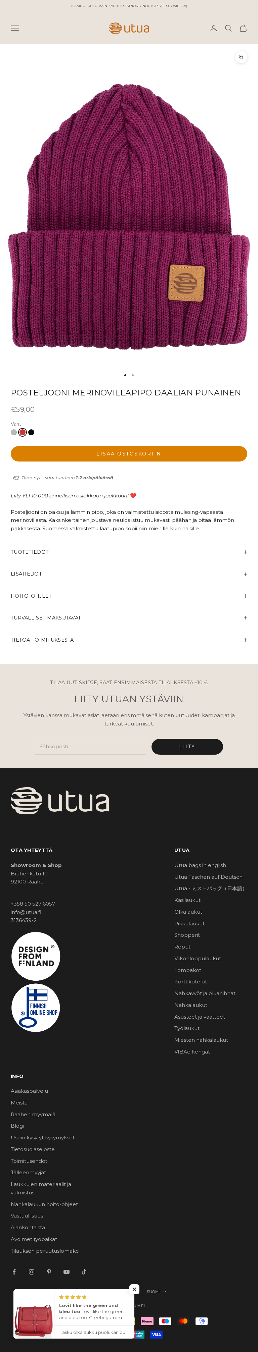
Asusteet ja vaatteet (199, 1017)
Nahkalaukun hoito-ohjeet (44, 1204)
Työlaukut (187, 1028)
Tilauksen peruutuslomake (45, 1251)
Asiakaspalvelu (29, 1091)
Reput (182, 946)
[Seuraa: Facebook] (14, 1271)
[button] (134, 1289)
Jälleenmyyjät (28, 1172)
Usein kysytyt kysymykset (43, 1137)
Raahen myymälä (33, 1114)
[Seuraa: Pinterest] (49, 1271)
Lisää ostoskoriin (129, 454)
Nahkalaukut (190, 1005)
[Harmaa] (14, 432)
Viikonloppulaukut (197, 958)
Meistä (19, 1102)
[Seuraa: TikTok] (84, 1271)
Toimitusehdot (29, 1161)
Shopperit (187, 935)
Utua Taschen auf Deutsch (208, 877)
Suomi (153, 1291)
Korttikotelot (190, 981)
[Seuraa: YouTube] (66, 1271)
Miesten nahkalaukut (201, 1040)
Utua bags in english (200, 865)
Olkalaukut (188, 912)
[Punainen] (22, 432)
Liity (187, 747)
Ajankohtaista (28, 1227)
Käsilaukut (187, 900)
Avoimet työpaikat (34, 1239)
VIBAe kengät (192, 1051)
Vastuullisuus (27, 1215)
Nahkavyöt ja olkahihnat (204, 993)
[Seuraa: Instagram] (31, 1271)
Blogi (17, 1126)
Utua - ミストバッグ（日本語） (210, 888)
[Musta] (31, 432)
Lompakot (187, 970)
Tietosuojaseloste (33, 1149)
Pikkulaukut (189, 923)
